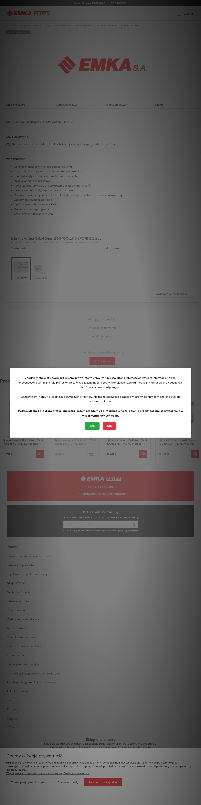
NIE (109, 426)
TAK (92, 426)
